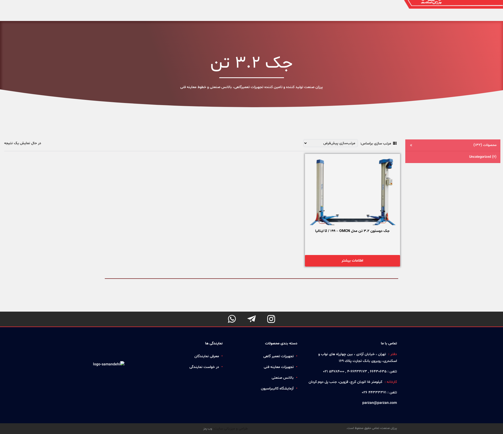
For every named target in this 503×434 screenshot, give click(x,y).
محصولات (484, 145)
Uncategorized (482, 156)
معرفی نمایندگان (206, 356)
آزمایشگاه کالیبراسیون (277, 388)
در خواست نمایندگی (204, 367)
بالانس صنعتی (283, 377)
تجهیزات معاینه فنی (279, 367)
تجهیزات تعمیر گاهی (278, 356)
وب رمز (207, 429)
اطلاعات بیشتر (352, 260)
